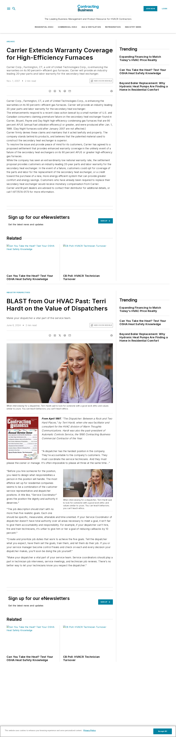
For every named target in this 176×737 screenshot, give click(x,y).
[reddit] (64, 91)
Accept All (162, 731)
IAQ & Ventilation (91, 27)
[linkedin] (54, 91)
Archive (11, 42)
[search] (14, 9)
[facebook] (50, 91)
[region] (88, 731)
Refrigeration (113, 27)
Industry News (133, 27)
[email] (69, 91)
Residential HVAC (44, 27)
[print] (111, 91)
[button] (9, 9)
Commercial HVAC (67, 27)
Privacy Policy (89, 730)
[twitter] (59, 91)
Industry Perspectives (18, 292)
